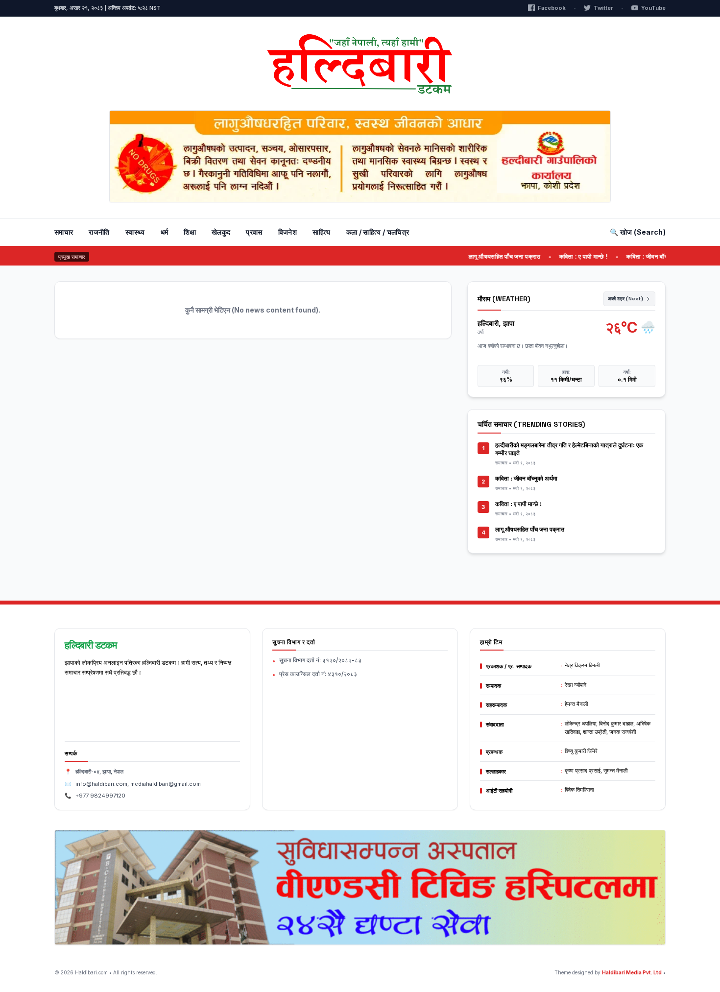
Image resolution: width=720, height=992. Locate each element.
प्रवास (254, 232)
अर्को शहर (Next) (625, 298)
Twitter (603, 7)
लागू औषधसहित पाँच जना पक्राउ (489, 256)
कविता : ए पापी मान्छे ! (568, 256)
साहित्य (321, 232)
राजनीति (99, 232)
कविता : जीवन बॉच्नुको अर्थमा (643, 256)
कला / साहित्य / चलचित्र (377, 232)
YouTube (653, 7)
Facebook (552, 7)
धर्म (164, 232)
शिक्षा (190, 232)
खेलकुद (221, 232)
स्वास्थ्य (135, 232)
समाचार (63, 232)
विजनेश (287, 232)
